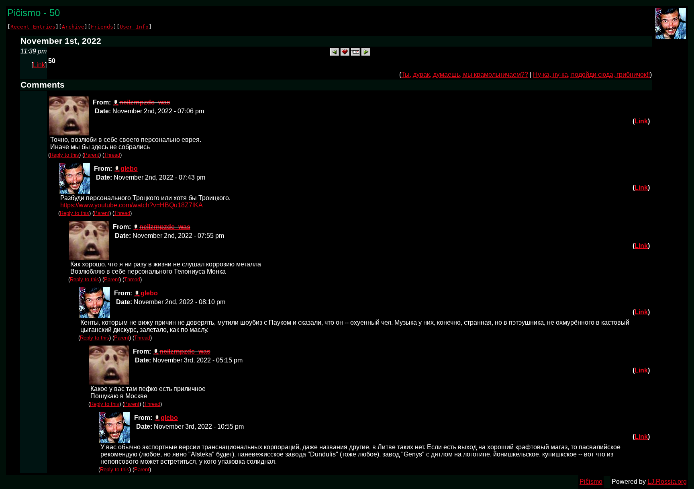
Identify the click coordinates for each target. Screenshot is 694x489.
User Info (134, 27)
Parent (91, 155)
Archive (73, 27)
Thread (112, 155)
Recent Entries (32, 27)
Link (39, 64)
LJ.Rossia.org (667, 481)
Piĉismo (591, 481)
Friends (102, 27)
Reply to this (64, 155)
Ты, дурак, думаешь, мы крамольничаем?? (464, 74)
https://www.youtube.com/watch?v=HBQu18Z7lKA (131, 205)
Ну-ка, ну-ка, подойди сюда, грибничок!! (591, 74)
